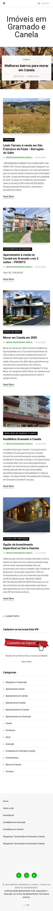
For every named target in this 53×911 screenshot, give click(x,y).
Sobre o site (8, 808)
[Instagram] (26, 875)
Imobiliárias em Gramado (14, 822)
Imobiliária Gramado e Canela (22, 439)
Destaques (10, 730)
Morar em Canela (12, 332)
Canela (26, 60)
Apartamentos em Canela (17, 710)
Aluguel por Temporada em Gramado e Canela (24, 836)
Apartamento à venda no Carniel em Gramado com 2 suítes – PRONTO (20, 258)
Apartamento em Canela (17, 696)
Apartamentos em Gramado (17, 249)
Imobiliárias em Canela (13, 829)
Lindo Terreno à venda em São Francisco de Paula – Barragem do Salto (23, 149)
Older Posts (12, 616)
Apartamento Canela (15, 689)
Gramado (10, 744)
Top (27, 905)
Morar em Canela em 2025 (20, 337)
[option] (26, 68)
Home (5, 801)
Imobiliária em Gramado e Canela (20, 433)
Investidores (8, 815)
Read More (26, 662)
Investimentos (12, 758)
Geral (8, 737)
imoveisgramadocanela (19, 158)
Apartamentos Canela (15, 703)
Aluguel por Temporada (16, 539)
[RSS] (34, 875)
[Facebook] (18, 875)
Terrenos (8, 140)
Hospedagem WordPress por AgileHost (25, 891)
